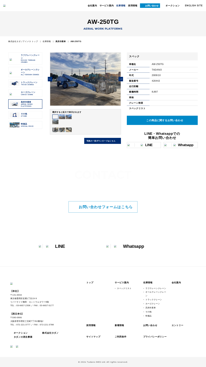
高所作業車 (60, 41)
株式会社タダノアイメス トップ (23, 41)
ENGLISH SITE (194, 5)
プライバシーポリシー (155, 336)
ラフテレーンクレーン (155, 288)
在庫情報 (121, 5)
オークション (173, 5)
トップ (89, 282)
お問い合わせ (152, 5)
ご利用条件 (121, 336)
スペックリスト (124, 288)
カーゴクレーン (152, 303)
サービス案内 (107, 5)
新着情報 (119, 325)
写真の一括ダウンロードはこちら (101, 141)
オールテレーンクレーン (155, 294)
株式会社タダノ (50, 333)
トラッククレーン (153, 299)
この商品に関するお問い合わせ (164, 120)
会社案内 (92, 5)
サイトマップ (93, 336)
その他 (148, 312)
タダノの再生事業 (23, 337)
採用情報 (132, 5)
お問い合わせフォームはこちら (106, 207)
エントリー (177, 325)
